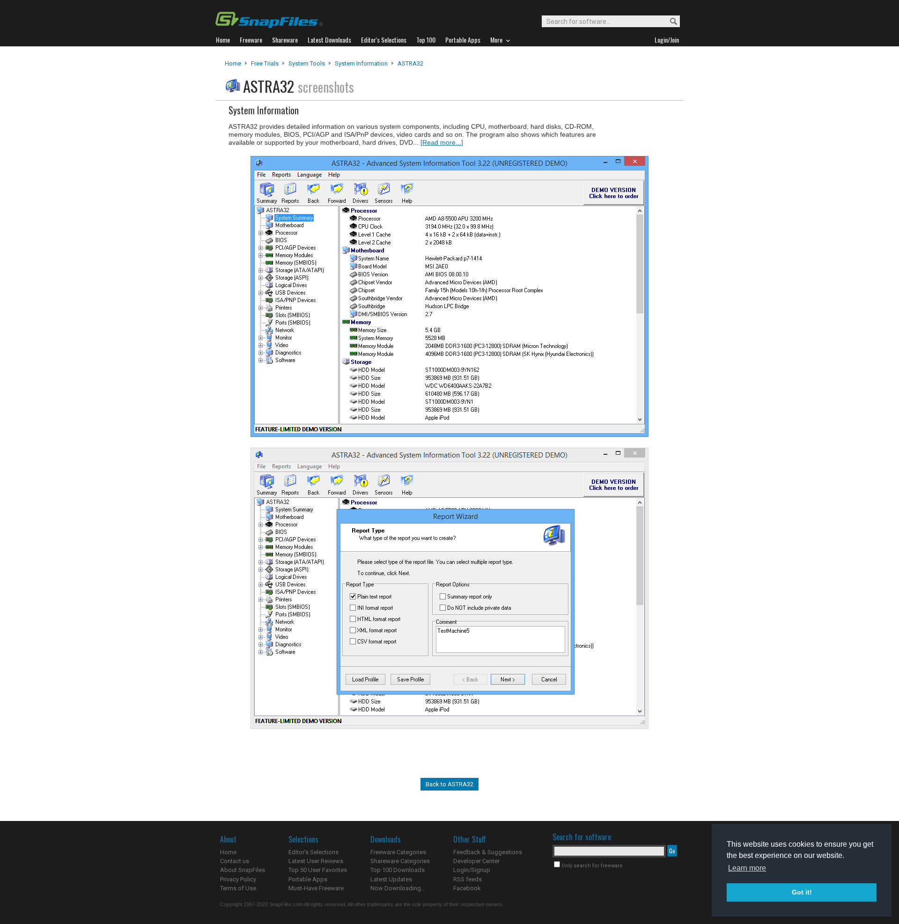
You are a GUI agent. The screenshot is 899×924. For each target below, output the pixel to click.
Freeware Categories (398, 852)
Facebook (467, 888)
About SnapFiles (242, 869)
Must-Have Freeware (316, 888)
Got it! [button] (802, 892)
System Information (361, 63)
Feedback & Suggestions (487, 852)
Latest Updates (391, 879)
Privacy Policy (238, 879)
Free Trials (265, 63)
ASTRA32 (410, 63)
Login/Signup (471, 869)
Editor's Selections (313, 852)
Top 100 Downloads (397, 869)
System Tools (306, 63)
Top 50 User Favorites (317, 869)
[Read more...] (441, 142)
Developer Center (476, 861)
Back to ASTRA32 (449, 784)
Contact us (234, 861)
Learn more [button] (747, 868)
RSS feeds (467, 879)
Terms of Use (238, 888)
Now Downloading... (397, 888)
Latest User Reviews (315, 861)
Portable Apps (307, 879)
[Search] (669, 21)
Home (233, 63)
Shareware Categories (400, 861)
